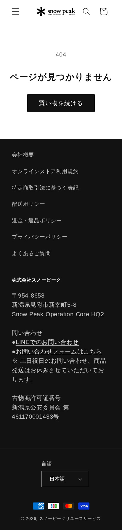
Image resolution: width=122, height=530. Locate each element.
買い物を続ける (61, 103)
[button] (15, 11)
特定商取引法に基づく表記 (45, 188)
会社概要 (23, 155)
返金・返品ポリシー (37, 221)
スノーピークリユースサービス (70, 518)
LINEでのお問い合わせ (47, 342)
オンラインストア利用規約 (45, 171)
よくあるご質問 (31, 253)
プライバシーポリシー (40, 237)
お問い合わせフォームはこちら (59, 351)
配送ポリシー (28, 204)
